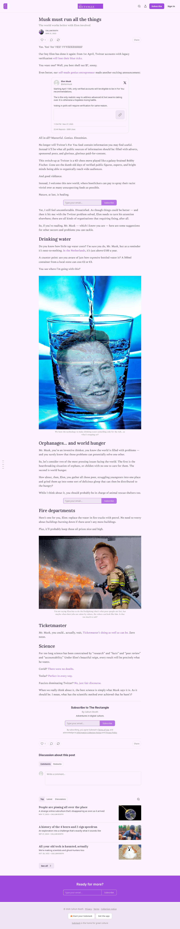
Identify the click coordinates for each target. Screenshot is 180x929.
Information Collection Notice (89, 732)
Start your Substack (82, 916)
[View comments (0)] (51, 40)
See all (44, 865)
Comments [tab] (45, 764)
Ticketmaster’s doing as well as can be (105, 633)
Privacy (88, 909)
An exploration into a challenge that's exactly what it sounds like (70, 830)
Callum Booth (52, 31)
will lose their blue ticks (67, 58)
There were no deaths (60, 669)
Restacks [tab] (57, 764)
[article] (90, 812)
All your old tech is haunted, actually (63, 846)
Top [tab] (42, 799)
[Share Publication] (145, 6)
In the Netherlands (74, 251)
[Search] (139, 6)
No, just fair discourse (87, 683)
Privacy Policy (111, 732)
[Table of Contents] (3, 464)
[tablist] (51, 764)
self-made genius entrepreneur (76, 73)
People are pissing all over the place (63, 807)
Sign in (171, 6)
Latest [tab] (49, 799)
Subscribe (157, 6)
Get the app (104, 916)
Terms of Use (103, 729)
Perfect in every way (60, 676)
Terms (96, 909)
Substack (76, 923)
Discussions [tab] (60, 799)
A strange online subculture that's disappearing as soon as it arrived (71, 811)
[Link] (35, 239)
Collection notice (109, 909)
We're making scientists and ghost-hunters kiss (61, 850)
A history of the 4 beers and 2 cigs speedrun (68, 827)
